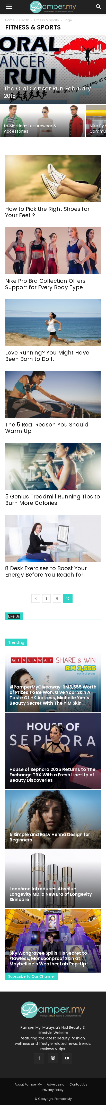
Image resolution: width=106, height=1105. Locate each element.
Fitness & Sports (46, 20)
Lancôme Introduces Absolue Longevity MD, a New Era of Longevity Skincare (51, 894)
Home (9, 20)
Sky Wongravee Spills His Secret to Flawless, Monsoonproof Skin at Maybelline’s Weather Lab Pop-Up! (49, 958)
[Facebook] (39, 1058)
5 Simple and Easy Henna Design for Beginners (50, 837)
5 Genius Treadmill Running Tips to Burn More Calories (52, 500)
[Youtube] (67, 1058)
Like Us (14, 616)
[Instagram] (53, 1058)
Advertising (56, 1084)
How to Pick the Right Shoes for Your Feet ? (47, 212)
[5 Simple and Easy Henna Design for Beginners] (53, 819)
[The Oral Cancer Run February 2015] (53, 69)
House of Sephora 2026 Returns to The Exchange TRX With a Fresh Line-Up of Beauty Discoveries (52, 774)
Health (24, 20)
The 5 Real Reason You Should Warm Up (47, 428)
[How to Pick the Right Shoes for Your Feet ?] (53, 178)
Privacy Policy (53, 1090)
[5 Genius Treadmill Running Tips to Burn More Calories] (53, 466)
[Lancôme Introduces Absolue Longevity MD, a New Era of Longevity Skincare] (53, 878)
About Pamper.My (28, 1084)
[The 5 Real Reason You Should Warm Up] (53, 394)
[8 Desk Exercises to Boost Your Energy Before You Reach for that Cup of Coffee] (53, 538)
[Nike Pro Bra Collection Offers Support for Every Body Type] (53, 250)
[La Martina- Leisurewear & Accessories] (42, 126)
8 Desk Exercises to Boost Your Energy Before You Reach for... (46, 571)
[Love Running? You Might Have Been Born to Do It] (53, 322)
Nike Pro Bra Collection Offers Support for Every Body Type (45, 284)
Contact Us (78, 1084)
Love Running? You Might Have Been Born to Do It (47, 356)
